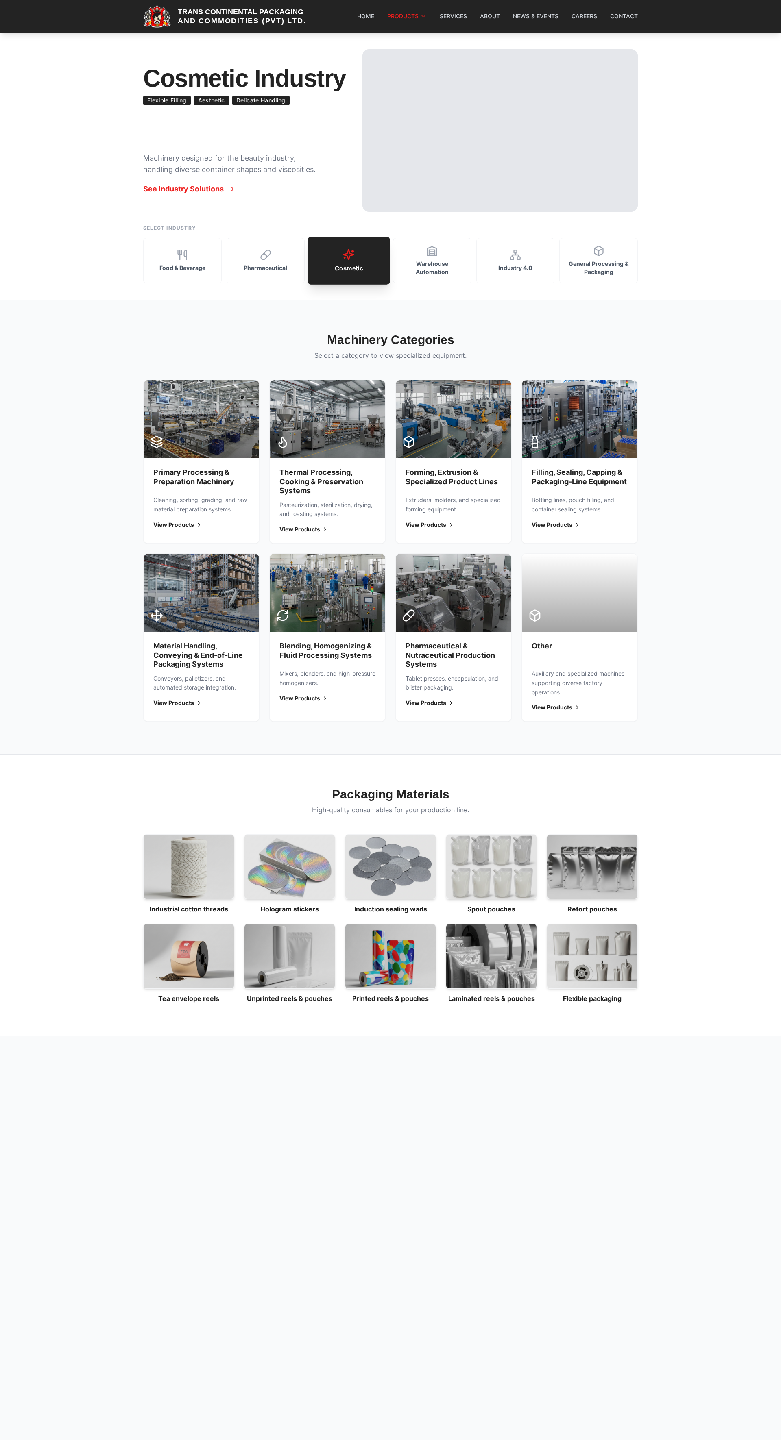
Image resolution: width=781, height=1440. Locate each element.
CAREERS (584, 16)
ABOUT (490, 16)
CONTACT (624, 16)
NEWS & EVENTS (535, 16)
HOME (365, 16)
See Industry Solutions (183, 189)
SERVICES (453, 16)
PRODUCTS (403, 16)
